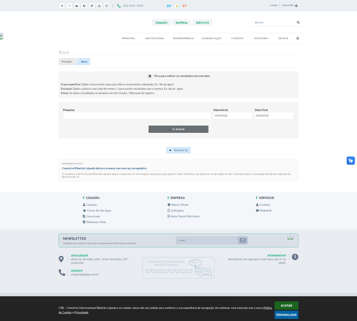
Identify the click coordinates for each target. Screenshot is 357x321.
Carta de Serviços (98, 210)
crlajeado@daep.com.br (85, 274)
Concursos (92, 216)
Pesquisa (68, 110)
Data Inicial (220, 110)
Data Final (261, 110)
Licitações (177, 210)
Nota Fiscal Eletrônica (185, 216)
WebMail (265, 210)
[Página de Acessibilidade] (106, 5)
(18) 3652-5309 (133, 5)
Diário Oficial (179, 205)
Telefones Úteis (95, 222)
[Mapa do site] (99, 5)
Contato (91, 205)
